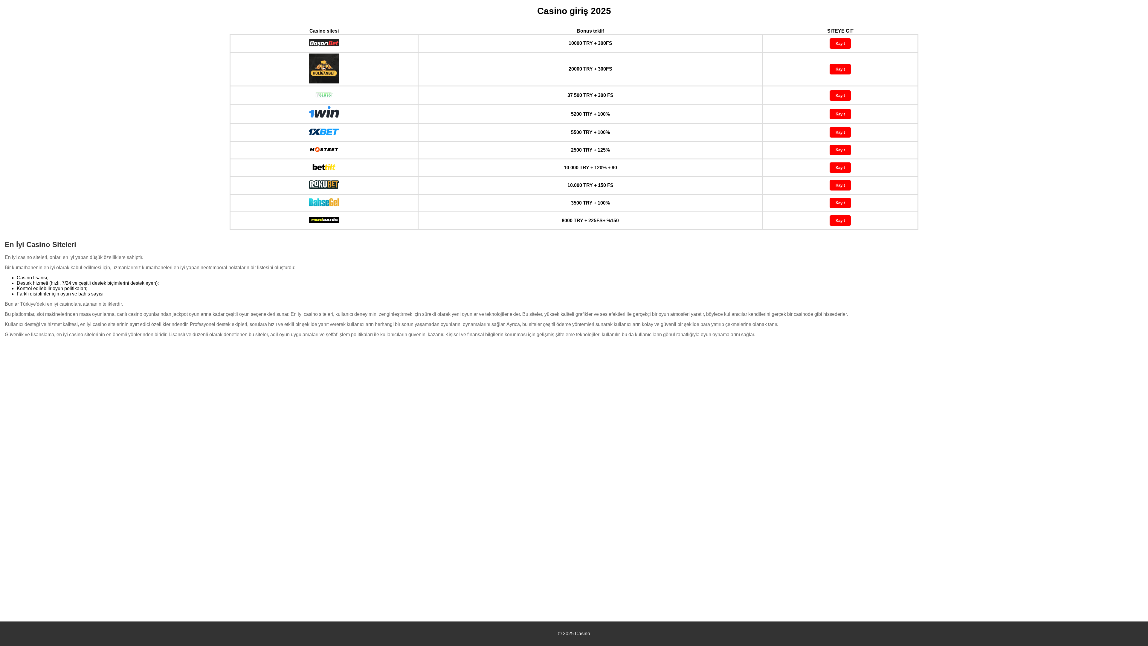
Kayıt (840, 43)
